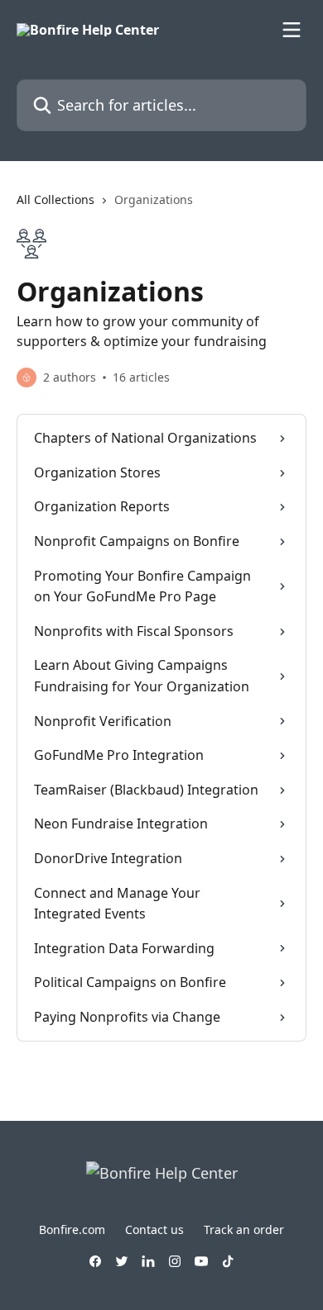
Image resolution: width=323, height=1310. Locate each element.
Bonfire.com (72, 1229)
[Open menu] (291, 30)
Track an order (244, 1229)
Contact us (154, 1229)
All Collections (55, 199)
